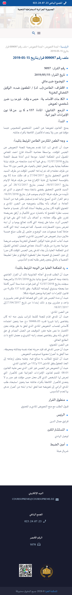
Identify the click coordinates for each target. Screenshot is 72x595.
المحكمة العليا (51, 591)
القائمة (38, 33)
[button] (34, 33)
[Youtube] (4, 3)
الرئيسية (64, 46)
